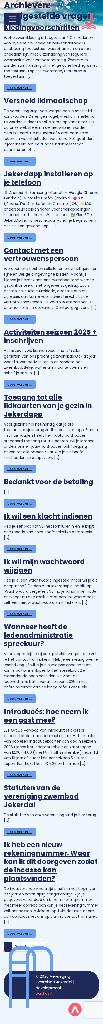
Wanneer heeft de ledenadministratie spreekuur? (38, 635)
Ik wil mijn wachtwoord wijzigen (44, 566)
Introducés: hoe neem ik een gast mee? (46, 716)
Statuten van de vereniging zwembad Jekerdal (41, 796)
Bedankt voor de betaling (48, 482)
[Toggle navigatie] (12, 19)
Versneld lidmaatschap (46, 101)
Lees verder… (19, 88)
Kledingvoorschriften (42, 27)
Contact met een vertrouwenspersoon (41, 255)
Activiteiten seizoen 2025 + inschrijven (50, 336)
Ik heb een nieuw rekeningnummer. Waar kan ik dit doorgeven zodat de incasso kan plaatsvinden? (51, 861)
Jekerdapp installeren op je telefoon (48, 178)
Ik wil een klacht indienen (48, 516)
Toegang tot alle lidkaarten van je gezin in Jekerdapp (48, 405)
